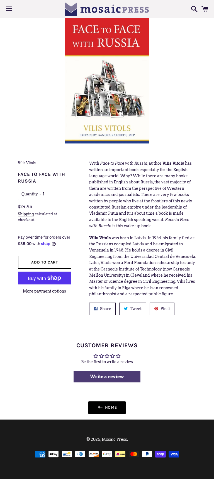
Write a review (107, 376)
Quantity (29, 194)
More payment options (44, 291)
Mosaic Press (114, 439)
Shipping (26, 214)
